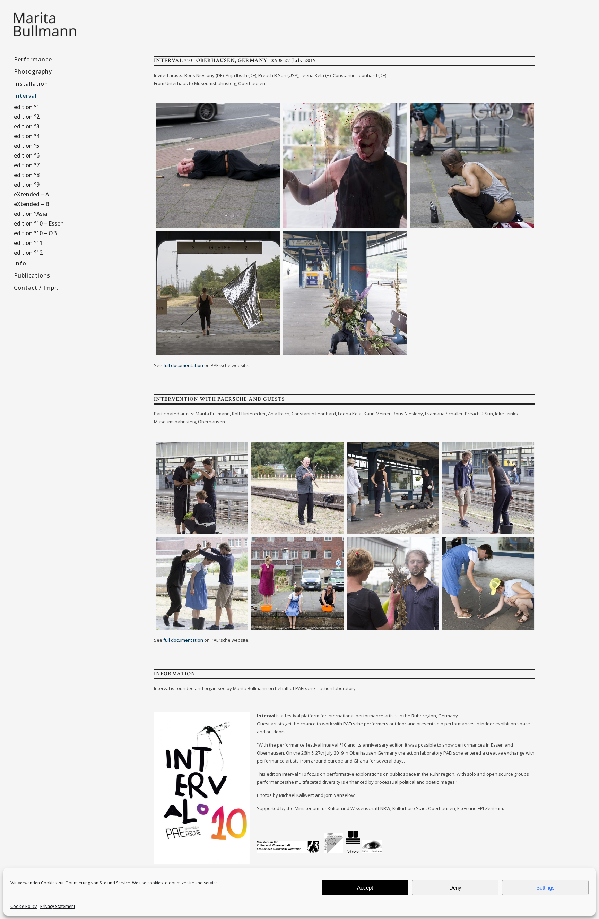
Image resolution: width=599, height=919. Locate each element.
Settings (545, 888)
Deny (455, 888)
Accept (365, 888)
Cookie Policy (23, 906)
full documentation (183, 365)
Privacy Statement (57, 906)
